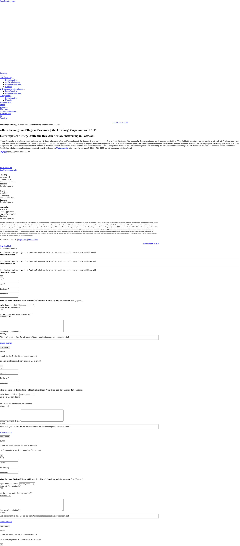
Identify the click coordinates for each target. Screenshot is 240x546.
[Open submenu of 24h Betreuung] (13, 78)
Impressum (22, 239)
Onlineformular (62, 148)
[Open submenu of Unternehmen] (7, 107)
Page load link (5, 246)
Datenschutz (33, 239)
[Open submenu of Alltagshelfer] (11, 96)
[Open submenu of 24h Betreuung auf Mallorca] (23, 89)
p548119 (3, 152)
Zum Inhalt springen (8, 1)
